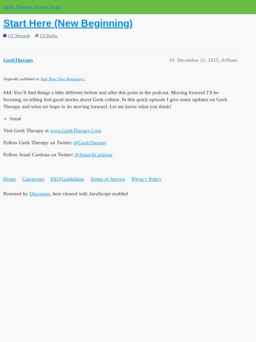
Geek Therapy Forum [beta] (32, 6)
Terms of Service (107, 179)
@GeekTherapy (90, 142)
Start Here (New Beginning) (68, 23)
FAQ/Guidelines (67, 179)
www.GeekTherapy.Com (75, 130)
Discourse (39, 193)
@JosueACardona (93, 154)
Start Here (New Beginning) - (63, 79)
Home (9, 179)
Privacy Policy (147, 179)
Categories (33, 179)
